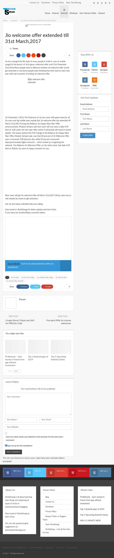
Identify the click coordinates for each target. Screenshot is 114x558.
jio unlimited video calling (45, 277)
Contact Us (34, 3)
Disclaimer (45, 3)
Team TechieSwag (73, 3)
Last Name (84, 124)
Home (47, 13)
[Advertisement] (38, 172)
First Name (85, 114)
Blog (47, 497)
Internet (55, 13)
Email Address (86, 104)
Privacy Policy (58, 3)
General (101, 13)
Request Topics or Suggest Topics (15, 547)
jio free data (15, 277)
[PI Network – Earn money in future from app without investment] (15, 347)
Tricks (8, 29)
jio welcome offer (61, 277)
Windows (74, 13)
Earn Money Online (88, 13)
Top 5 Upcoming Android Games (94, 515)
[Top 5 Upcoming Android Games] (61, 347)
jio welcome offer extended (15, 281)
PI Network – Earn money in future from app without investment (92, 500)
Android (64, 13)
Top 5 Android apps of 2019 (92, 509)
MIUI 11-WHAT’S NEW (90, 521)
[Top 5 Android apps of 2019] (38, 347)
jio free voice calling (28, 277)
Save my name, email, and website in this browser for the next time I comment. (34, 438)
